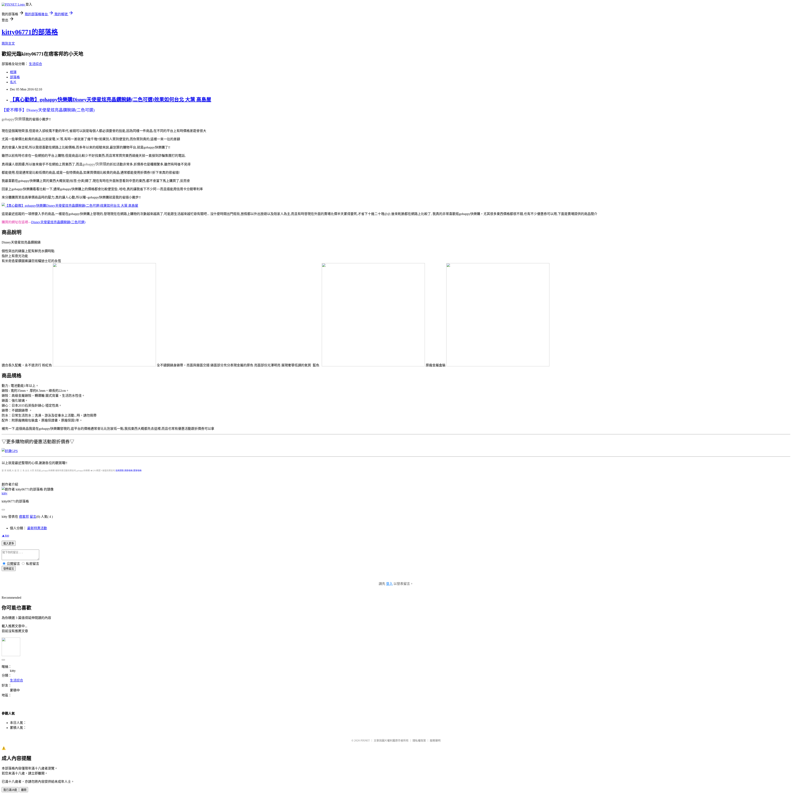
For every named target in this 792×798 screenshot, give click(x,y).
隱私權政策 (419, 740)
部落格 (15, 77)
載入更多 (8, 543)
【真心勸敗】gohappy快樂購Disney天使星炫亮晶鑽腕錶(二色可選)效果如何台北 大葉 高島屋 (110, 99)
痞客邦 (24, 516)
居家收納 (137, 470)
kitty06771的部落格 (30, 32)
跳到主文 (8, 43)
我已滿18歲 (10, 789)
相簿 (13, 72)
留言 (33, 516)
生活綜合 (35, 64)
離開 (23, 789)
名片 (13, 82)
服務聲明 (435, 740)
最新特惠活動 (37, 528)
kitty (4, 493)
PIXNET (365, 740)
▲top (5, 535)
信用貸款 (120, 470)
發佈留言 (8, 568)
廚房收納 (128, 470)
